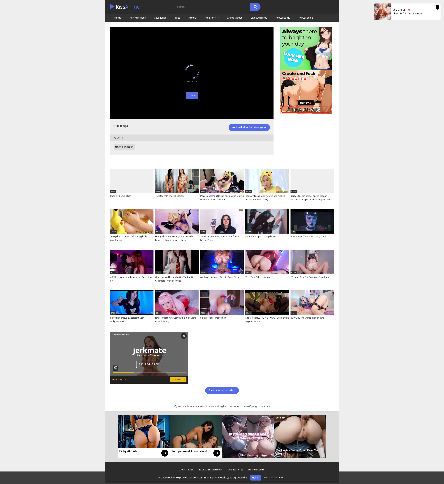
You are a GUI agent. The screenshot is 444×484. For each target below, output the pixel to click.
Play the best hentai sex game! (251, 127)
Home (117, 18)
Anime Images (138, 18)
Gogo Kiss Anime (261, 406)
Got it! (255, 477)
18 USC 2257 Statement (211, 470)
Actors (192, 18)
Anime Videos (234, 18)
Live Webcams (259, 18)
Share (119, 138)
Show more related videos (222, 390)
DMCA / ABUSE (186, 470)
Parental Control (256, 470)
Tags (177, 18)
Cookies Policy (235, 470)
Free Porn (210, 18)
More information (274, 477)
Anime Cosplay (126, 147)
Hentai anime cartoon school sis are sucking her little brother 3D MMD (213, 406)
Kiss (127, 7)
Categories (160, 18)
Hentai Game (282, 18)
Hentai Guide (305, 18)
